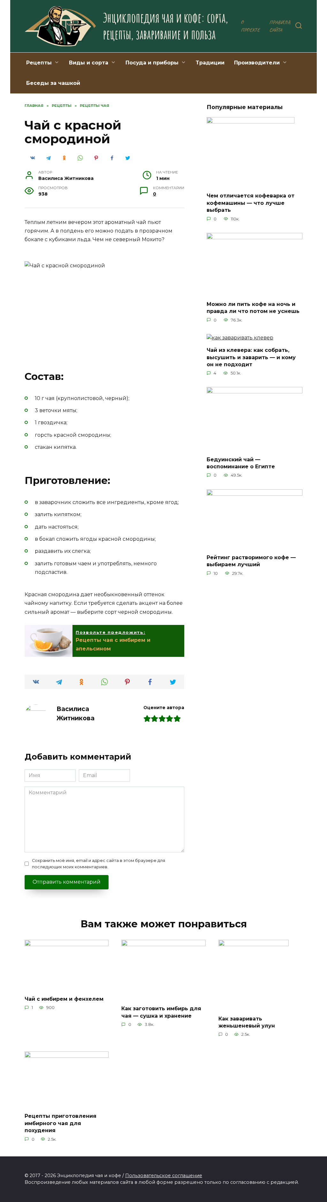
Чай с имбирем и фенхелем (64, 999)
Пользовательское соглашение (163, 1175)
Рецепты (39, 63)
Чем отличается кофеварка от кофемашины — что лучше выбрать (250, 203)
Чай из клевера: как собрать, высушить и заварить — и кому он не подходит (251, 357)
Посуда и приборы (152, 63)
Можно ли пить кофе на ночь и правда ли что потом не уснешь (253, 307)
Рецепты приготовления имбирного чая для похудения (60, 1123)
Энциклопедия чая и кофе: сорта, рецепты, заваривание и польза (165, 26)
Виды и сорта (88, 63)
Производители (257, 63)
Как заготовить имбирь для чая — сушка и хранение (161, 1012)
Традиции (210, 63)
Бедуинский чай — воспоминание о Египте (241, 462)
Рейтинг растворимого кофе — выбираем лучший (251, 561)
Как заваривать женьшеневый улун (246, 1021)
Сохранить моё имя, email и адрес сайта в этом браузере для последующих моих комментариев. (98, 863)
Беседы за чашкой (53, 83)
